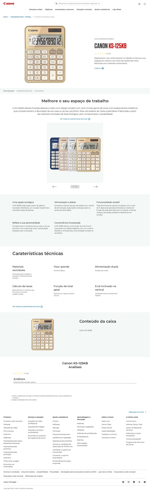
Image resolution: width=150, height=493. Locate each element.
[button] (54, 187)
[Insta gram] (128, 482)
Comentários (39, 91)
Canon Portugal (10, 482)
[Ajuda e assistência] (111, 9)
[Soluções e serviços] (93, 9)
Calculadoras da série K (104, 39)
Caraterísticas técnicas (24, 91)
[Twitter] (139, 482)
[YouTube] (145, 482)
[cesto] (144, 4)
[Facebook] (123, 482)
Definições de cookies (34, 476)
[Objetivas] (53, 9)
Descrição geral (8, 91)
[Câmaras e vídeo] (43, 9)
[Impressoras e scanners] (75, 9)
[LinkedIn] (134, 482)
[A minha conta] (139, 4)
